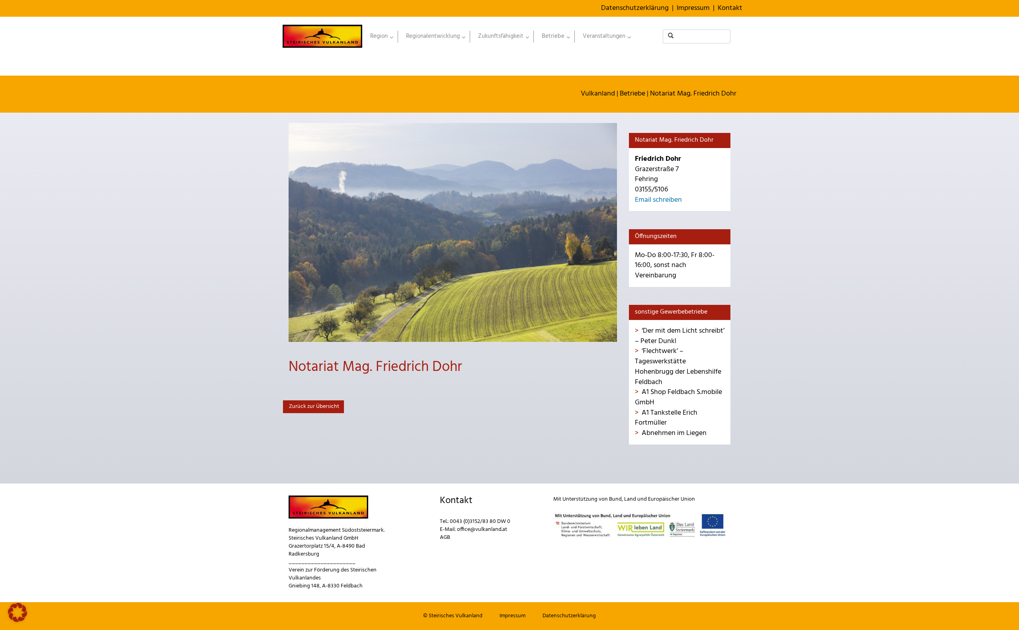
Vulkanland (598, 93)
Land (630, 499)
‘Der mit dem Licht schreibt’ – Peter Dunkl (679, 336)
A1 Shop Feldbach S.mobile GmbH (678, 397)
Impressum (693, 8)
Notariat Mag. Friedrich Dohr (693, 93)
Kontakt (730, 8)
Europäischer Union (671, 499)
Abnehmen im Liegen (674, 433)
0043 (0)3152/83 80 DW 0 (480, 521)
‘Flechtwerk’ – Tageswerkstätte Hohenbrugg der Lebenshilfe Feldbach (678, 366)
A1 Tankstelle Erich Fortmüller (666, 418)
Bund (615, 499)
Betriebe (632, 93)
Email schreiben (658, 200)
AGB (445, 537)
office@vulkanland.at (482, 529)
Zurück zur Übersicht (313, 406)
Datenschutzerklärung (635, 8)
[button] (17, 612)
